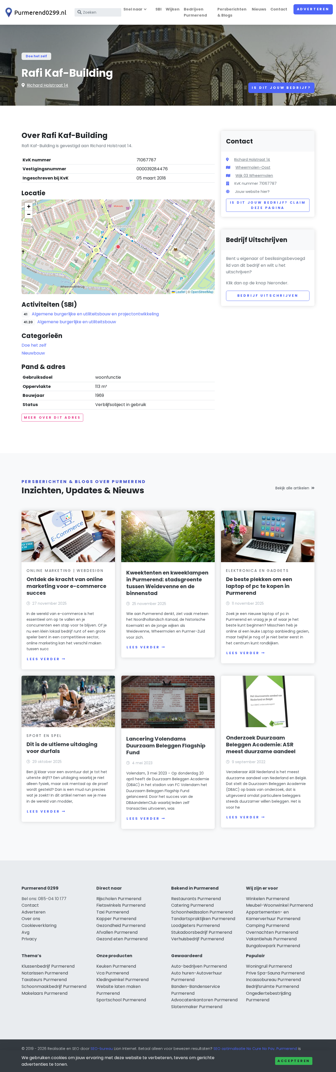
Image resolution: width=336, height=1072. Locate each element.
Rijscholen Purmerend (118, 899)
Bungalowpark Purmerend (273, 946)
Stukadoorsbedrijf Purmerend (201, 932)
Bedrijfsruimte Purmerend (272, 986)
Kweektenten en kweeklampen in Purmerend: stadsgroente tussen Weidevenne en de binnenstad (167, 583)
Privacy (29, 939)
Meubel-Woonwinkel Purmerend (279, 905)
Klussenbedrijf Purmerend (48, 966)
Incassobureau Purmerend (273, 980)
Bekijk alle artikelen (292, 488)
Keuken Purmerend (116, 966)
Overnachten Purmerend (272, 932)
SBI (158, 9)
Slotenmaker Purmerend (196, 1007)
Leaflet (180, 291)
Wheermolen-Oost (252, 167)
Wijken (173, 9)
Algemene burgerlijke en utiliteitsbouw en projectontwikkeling (95, 314)
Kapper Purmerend (116, 919)
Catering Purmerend (192, 905)
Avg (25, 932)
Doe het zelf (36, 56)
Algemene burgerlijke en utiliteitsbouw (76, 322)
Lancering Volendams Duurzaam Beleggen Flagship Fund (166, 745)
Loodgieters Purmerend (195, 925)
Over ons (31, 919)
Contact (278, 9)
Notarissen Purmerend (45, 973)
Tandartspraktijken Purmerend (203, 919)
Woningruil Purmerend (269, 966)
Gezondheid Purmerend (120, 925)
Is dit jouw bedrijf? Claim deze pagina (268, 205)
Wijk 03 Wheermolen (254, 175)
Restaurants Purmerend (196, 899)
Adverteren (313, 9)
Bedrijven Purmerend (195, 12)
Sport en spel (44, 735)
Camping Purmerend (267, 925)
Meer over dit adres (52, 417)
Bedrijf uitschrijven (267, 295)
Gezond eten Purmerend (122, 939)
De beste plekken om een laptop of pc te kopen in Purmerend (259, 586)
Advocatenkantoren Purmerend (204, 1000)
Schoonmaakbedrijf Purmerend (54, 986)
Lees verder (43, 659)
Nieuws (259, 9)
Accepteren (293, 1061)
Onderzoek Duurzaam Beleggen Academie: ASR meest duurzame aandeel (261, 744)
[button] (118, 246)
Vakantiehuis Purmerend (271, 939)
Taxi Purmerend (112, 912)
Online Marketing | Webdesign (65, 570)
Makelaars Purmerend (44, 993)
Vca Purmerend (112, 973)
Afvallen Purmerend (117, 932)
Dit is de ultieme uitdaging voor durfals (62, 748)
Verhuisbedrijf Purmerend (197, 939)
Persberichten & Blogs (231, 12)
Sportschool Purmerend (121, 1000)
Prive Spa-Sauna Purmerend (275, 973)
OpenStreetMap (202, 291)
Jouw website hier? (252, 191)
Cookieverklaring (39, 925)
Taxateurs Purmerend (44, 980)
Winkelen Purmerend (267, 899)
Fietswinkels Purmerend (120, 905)
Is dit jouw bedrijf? (281, 87)
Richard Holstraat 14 (47, 85)
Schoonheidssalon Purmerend (202, 912)
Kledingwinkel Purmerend (122, 980)
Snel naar (133, 9)
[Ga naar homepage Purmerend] (34, 12)
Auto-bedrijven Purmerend (199, 966)
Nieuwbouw (33, 353)
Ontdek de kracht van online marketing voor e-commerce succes (66, 586)
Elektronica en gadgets (257, 570)
